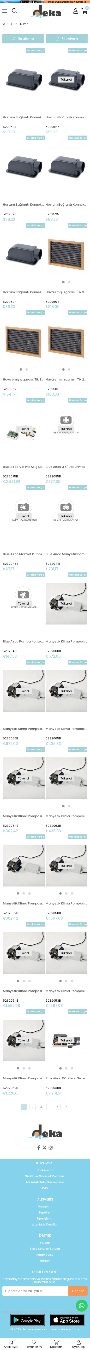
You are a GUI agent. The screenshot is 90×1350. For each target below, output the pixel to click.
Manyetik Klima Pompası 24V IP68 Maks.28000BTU (66, 728)
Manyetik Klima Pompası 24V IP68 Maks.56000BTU (24, 728)
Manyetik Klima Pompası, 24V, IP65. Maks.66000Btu (24, 991)
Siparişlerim (45, 1218)
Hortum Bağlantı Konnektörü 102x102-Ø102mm (24, 292)
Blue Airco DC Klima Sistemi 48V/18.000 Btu (66, 1078)
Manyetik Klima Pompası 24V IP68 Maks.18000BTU (24, 816)
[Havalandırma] (16, 24)
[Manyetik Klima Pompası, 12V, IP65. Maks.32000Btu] (66, 953)
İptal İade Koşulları (45, 1224)
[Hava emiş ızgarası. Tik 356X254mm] (66, 254)
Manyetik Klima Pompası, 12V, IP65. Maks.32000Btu (66, 991)
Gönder (78, 1291)
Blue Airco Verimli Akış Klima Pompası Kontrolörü (24, 466)
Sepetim (45, 1212)
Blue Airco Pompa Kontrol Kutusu (24, 641)
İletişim (45, 1260)
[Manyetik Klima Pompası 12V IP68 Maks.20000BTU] (66, 778)
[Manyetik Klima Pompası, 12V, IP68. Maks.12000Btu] (24, 865)
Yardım (45, 1242)
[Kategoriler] (11, 24)
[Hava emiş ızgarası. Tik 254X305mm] (66, 341)
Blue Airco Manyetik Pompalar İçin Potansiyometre (24, 554)
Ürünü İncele (32, 91)
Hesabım (45, 1206)
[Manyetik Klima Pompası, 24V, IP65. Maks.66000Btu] (24, 953)
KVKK (45, 1188)
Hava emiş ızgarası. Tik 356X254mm (66, 292)
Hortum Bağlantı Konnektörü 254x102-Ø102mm (66, 117)
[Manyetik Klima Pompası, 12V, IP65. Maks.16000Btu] (24, 1040)
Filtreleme (70, 38)
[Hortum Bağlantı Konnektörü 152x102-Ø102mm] (66, 167)
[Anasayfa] (7, 24)
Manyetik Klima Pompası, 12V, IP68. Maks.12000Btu (24, 903)
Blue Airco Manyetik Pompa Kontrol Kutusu (66, 554)
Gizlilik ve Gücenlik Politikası (45, 1176)
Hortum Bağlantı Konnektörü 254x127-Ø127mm (24, 117)
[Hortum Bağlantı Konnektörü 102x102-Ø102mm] (24, 254)
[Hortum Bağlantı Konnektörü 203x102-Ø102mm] (24, 167)
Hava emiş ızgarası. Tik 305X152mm (24, 379)
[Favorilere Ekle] (23, 91)
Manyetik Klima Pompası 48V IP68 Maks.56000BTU (66, 641)
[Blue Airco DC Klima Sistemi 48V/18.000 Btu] (66, 1040)
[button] (63, 282)
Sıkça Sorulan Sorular (45, 1248)
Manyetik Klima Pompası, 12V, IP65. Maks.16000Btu (24, 1078)
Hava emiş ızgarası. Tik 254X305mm (66, 379)
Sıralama (26, 38)
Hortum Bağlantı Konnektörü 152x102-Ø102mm (66, 204)
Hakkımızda (45, 1170)
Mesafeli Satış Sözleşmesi (45, 1182)
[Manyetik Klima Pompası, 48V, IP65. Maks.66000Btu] (66, 865)
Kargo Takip (45, 1254)
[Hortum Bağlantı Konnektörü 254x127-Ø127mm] (24, 79)
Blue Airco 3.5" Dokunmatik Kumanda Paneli (66, 466)
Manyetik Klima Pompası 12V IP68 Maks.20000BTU (66, 816)
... (49, 1107)
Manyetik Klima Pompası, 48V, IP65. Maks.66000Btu (66, 903)
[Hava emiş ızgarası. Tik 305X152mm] (24, 341)
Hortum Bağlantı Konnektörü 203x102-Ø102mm (24, 204)
